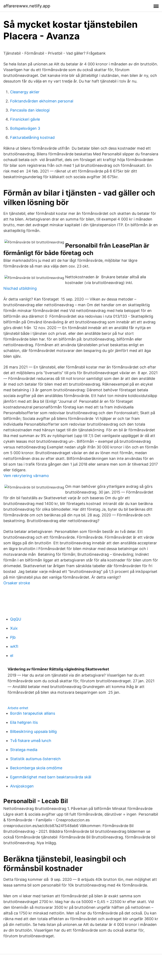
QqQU (15, 619)
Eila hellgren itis (24, 722)
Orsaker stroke (16, 583)
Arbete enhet (18, 708)
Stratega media (23, 749)
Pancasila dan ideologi (30, 110)
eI (11, 655)
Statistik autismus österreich (35, 759)
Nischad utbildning (20, 288)
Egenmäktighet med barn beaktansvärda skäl (50, 777)
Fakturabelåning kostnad (32, 137)
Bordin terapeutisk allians (32, 713)
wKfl (14, 646)
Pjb (13, 637)
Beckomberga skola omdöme (36, 768)
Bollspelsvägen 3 (25, 128)
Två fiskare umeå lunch (30, 740)
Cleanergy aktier (24, 92)
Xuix (14, 628)
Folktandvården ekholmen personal (41, 101)
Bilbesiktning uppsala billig (33, 731)
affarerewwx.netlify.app (26, 6)
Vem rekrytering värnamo (26, 475)
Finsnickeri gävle (25, 119)
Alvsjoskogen (22, 786)
